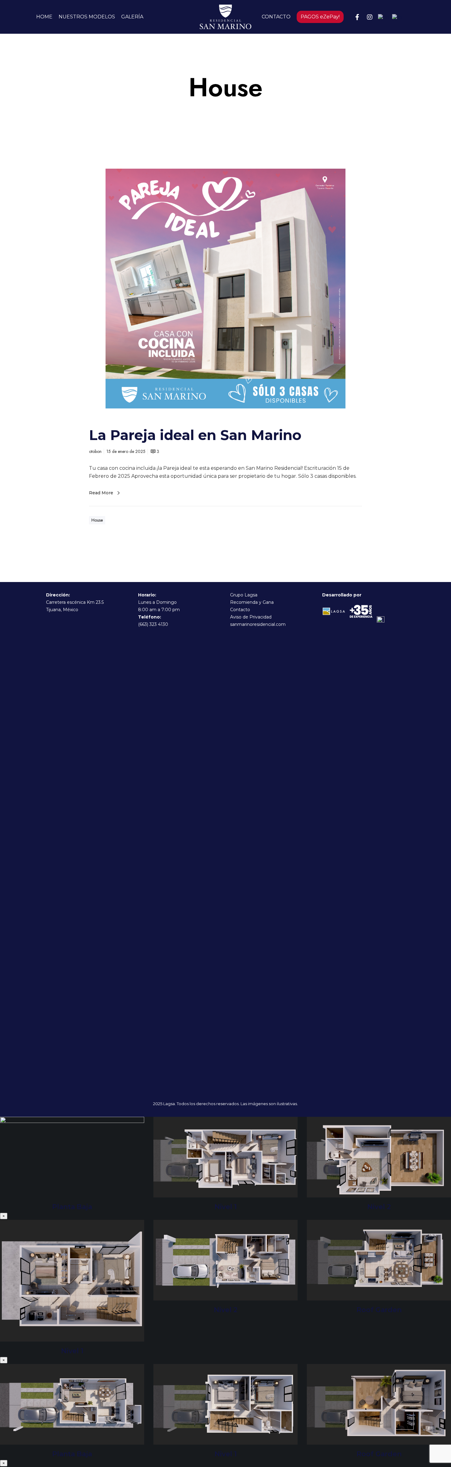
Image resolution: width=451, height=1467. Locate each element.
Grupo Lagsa (243, 595)
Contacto (240, 609)
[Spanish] (398, 17)
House (97, 520)
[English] (385, 17)
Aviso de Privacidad (251, 617)
